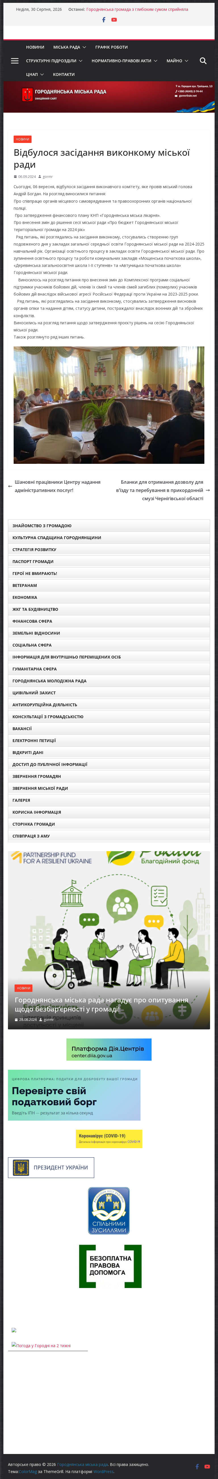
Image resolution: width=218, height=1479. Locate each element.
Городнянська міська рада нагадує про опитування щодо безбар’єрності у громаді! (101, 1004)
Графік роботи (111, 47)
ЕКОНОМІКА (24, 597)
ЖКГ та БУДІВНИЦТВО (35, 609)
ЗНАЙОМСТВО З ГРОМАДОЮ (42, 525)
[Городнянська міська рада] (109, 85)
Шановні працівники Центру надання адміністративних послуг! (57, 486)
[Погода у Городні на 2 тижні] (41, 1345)
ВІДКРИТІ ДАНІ (27, 752)
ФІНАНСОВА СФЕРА (32, 621)
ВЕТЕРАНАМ (24, 585)
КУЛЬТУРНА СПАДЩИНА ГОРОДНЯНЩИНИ (56, 537)
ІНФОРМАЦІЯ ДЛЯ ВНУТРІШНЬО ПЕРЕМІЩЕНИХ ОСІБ (66, 657)
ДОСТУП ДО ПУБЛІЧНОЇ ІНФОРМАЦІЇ (49, 764)
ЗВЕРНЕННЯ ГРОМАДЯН (36, 776)
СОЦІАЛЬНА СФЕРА (32, 645)
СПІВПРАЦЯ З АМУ (31, 836)
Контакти (64, 74)
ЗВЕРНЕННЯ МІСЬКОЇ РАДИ (40, 788)
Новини (35, 47)
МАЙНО (174, 60)
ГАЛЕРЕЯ (21, 800)
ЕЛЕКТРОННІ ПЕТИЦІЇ (34, 740)
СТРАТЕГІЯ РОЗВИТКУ (34, 549)
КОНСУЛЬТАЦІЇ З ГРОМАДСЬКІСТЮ (47, 716)
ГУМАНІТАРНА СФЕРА (34, 669)
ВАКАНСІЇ (22, 728)
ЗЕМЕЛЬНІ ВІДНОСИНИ (36, 633)
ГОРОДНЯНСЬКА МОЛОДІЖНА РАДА (49, 681)
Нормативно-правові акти (121, 60)
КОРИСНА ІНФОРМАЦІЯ (36, 812)
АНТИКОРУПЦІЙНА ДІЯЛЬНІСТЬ (44, 704)
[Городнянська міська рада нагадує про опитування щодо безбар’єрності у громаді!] (109, 854)
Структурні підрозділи (51, 60)
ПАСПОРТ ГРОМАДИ (33, 561)
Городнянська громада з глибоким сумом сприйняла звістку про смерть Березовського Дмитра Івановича (138, 12)
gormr (48, 176)
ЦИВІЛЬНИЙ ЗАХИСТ (34, 692)
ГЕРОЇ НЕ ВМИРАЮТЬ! (34, 573)
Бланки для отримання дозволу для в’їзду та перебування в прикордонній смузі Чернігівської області (159, 490)
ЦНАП (32, 74)
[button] (83, 47)
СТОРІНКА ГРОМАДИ (33, 824)
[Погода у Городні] (11, 1307)
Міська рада (66, 47)
